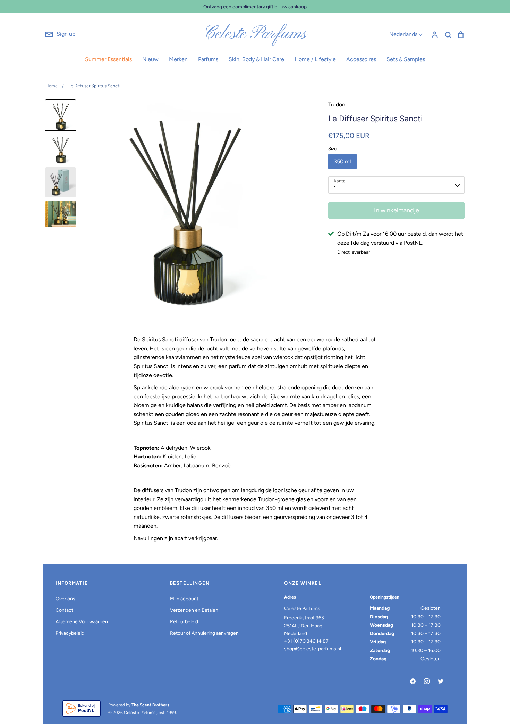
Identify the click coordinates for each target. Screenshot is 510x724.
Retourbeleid (184, 622)
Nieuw (150, 59)
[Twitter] (441, 681)
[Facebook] (413, 681)
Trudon (336, 104)
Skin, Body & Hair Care (256, 59)
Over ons (65, 599)
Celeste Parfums (255, 34)
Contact (64, 610)
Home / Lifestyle (315, 59)
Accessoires (361, 59)
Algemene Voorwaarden (82, 622)
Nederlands (403, 34)
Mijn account (184, 599)
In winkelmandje (396, 210)
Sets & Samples (405, 59)
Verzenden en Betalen (194, 610)
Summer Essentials (108, 59)
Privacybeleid (70, 633)
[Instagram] (427, 681)
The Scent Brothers (150, 704)
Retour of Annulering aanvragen (204, 633)
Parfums (208, 59)
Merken (178, 59)
